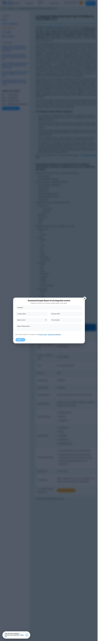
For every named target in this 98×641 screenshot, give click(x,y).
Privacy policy (42, 334)
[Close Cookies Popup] (27, 635)
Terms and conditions (53, 334)
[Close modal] (83, 298)
